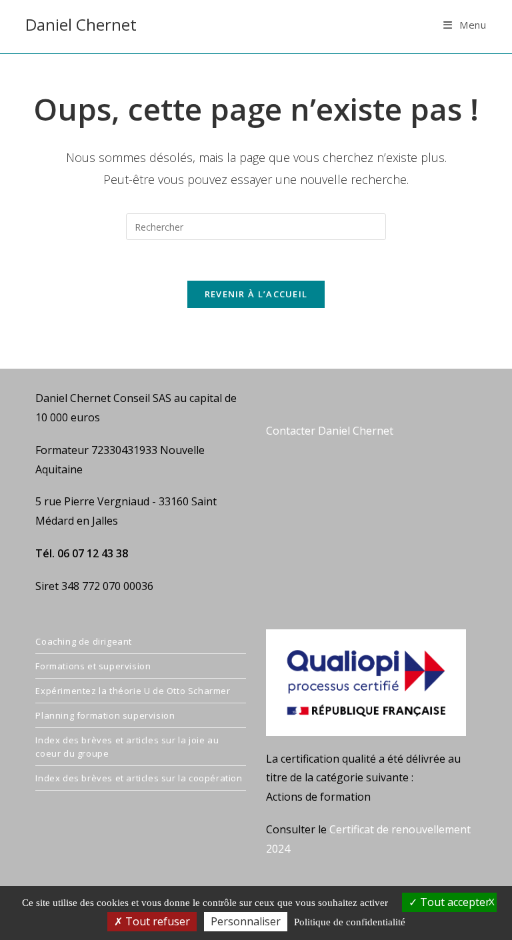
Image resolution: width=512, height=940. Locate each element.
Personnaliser (246, 921)
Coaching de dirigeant (83, 641)
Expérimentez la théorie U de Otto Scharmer (132, 691)
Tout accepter (453, 902)
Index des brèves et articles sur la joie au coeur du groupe (127, 746)
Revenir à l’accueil (256, 294)
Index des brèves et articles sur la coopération (138, 778)
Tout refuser (156, 921)
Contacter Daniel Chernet (329, 430)
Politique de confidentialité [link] (349, 922)
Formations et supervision (93, 666)
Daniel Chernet (81, 24)
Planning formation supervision (105, 715)
